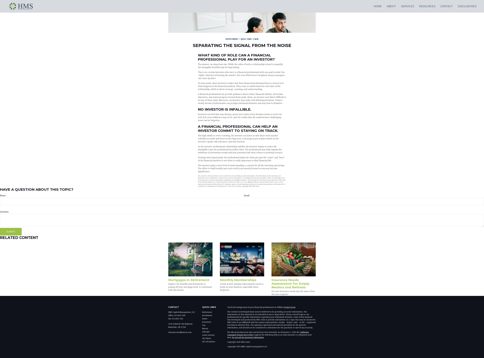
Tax (203, 325)
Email (246, 195)
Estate (204, 319)
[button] (391, 6)
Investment (207, 315)
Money (205, 329)
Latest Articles (208, 335)
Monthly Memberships (238, 280)
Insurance (206, 322)
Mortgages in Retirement (188, 280)
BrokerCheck (289, 307)
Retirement (207, 312)
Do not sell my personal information (248, 337)
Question (4, 212)
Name (3, 195)
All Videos (206, 338)
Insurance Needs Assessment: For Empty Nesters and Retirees (290, 283)
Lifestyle (206, 332)
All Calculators (208, 342)
